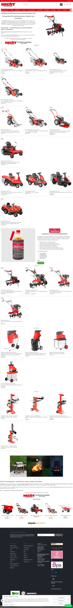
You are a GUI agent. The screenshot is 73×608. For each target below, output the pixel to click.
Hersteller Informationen (28, 545)
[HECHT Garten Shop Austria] (8, 4)
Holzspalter (36, 391)
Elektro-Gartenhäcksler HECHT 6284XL (57, 352)
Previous (3, 511)
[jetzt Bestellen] (18, 245)
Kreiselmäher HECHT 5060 (55, 129)
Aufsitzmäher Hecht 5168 (54, 191)
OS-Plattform (12, 551)
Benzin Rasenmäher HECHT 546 (7, 99)
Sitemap (25, 555)
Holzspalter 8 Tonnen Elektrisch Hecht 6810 (58, 415)
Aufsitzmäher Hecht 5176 (6, 221)
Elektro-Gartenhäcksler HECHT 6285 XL (8, 383)
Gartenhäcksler (36, 328)
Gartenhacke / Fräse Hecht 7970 (31, 290)
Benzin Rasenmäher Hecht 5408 (7, 69)
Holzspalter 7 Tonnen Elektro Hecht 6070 (33, 415)
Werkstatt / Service (13, 557)
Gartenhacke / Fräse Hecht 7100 (7, 290)
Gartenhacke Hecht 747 (5, 320)
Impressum (6, 604)
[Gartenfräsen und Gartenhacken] (54, 25)
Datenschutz (11, 604)
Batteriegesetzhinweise (28, 559)
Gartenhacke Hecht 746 (54, 290)
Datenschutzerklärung (30, 534)
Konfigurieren (61, 600)
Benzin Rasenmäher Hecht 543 (55, 69)
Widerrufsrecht (27, 561)
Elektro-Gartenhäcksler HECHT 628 (31, 352)
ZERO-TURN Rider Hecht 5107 (6, 161)
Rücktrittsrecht (26, 547)
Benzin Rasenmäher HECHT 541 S (31, 69)
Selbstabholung (13, 553)
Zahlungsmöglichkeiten (14, 563)
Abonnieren (58, 534)
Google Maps (12, 559)
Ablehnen (61, 603)
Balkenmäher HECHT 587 (5, 129)
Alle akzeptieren (61, 597)
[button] (64, 4)
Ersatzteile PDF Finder (14, 547)
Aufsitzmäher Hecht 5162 (30, 191)
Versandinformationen (14, 565)
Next (70, 511)
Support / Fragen (13, 555)
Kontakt (25, 553)
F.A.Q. (11, 549)
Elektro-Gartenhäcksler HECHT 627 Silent (8, 352)
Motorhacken (36, 265)
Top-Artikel (36, 499)
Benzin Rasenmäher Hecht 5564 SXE (32, 129)
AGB (24, 551)
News (11, 561)
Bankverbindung (13, 545)
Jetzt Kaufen (40, 262)
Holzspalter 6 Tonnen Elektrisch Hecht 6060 (9, 415)
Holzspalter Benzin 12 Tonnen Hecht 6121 (9, 446)
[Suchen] (61, 4)
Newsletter (12, 567)
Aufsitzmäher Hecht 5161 (6, 191)
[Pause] (36, 458)
